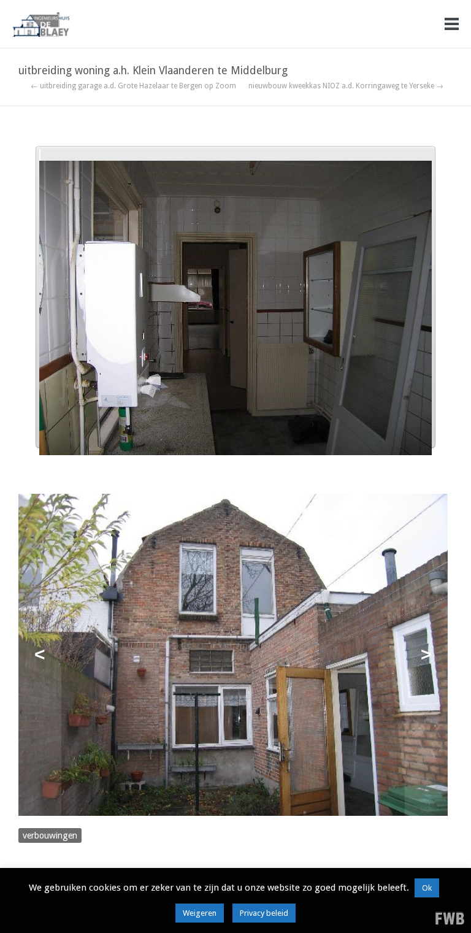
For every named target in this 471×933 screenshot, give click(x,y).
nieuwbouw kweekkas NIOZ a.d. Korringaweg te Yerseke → (345, 86)
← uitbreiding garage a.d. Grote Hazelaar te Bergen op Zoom (133, 86)
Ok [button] (427, 888)
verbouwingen (50, 835)
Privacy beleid (264, 913)
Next (426, 655)
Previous (39, 655)
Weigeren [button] (199, 913)
